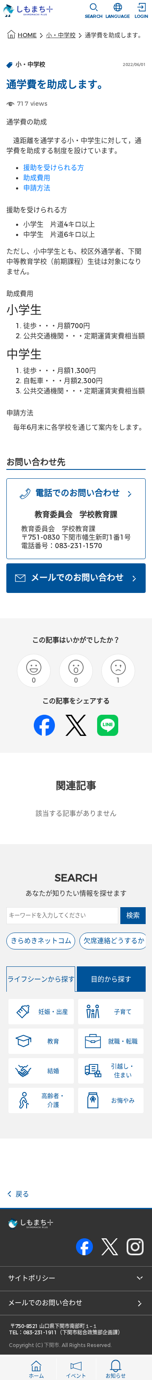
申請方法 (36, 188)
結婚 (53, 1071)
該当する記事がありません (76, 813)
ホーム (36, 1376)
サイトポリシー (31, 1278)
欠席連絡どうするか (114, 940)
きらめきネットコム (41, 940)
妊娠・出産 (53, 1012)
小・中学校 (61, 35)
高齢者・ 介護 (53, 1100)
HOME (27, 35)
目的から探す (111, 979)
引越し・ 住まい (123, 1070)
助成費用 (36, 177)
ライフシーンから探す (41, 979)
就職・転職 (123, 1041)
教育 (53, 1041)
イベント (76, 1376)
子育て (123, 1012)
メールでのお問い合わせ (45, 1302)
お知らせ (116, 1376)
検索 (133, 915)
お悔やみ (123, 1101)
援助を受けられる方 (53, 167)
